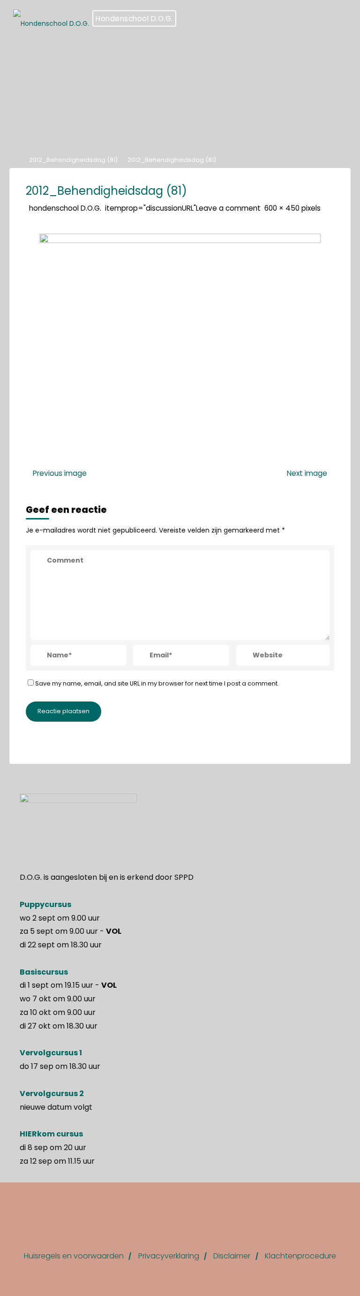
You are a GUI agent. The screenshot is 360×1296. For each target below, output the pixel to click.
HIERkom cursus (51, 1133)
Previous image (60, 473)
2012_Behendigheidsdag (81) (73, 160)
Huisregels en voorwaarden (74, 1255)
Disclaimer (231, 1255)
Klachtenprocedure (300, 1255)
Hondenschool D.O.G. (134, 18)
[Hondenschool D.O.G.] (51, 18)
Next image (307, 473)
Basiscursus (44, 972)
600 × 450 (282, 208)
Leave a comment (228, 208)
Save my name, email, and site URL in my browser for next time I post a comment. (157, 683)
